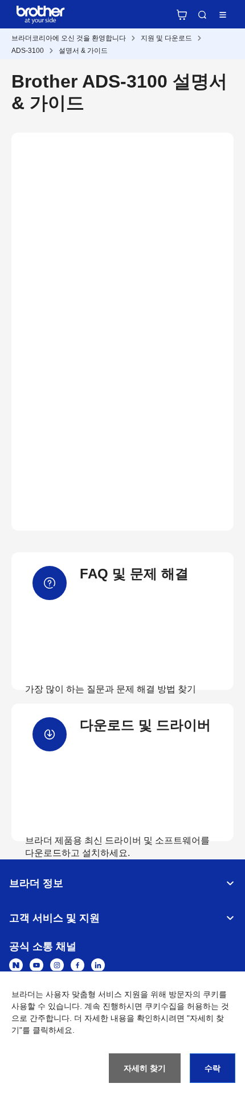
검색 (202, 15)
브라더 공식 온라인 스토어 (181, 15)
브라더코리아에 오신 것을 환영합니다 (68, 38)
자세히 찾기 (145, 1068)
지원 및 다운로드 (166, 38)
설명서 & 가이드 (83, 51)
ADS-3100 (27, 51)
